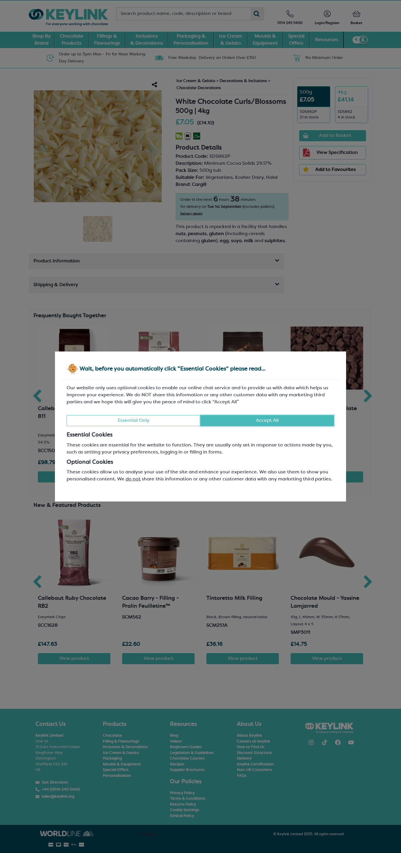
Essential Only (133, 420)
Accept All (267, 420)
